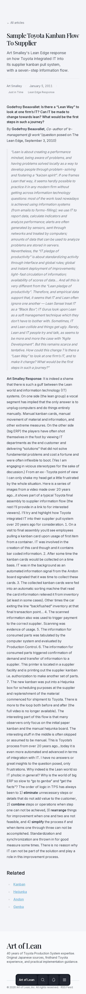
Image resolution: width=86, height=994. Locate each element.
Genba (18, 907)
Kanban (19, 884)
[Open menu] (64, 980)
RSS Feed (67, 987)
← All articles (15, 22)
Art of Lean (26, 980)
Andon (18, 899)
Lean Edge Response (41, 92)
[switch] (54, 980)
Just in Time (15, 92)
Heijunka (20, 892)
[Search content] (43, 980)
